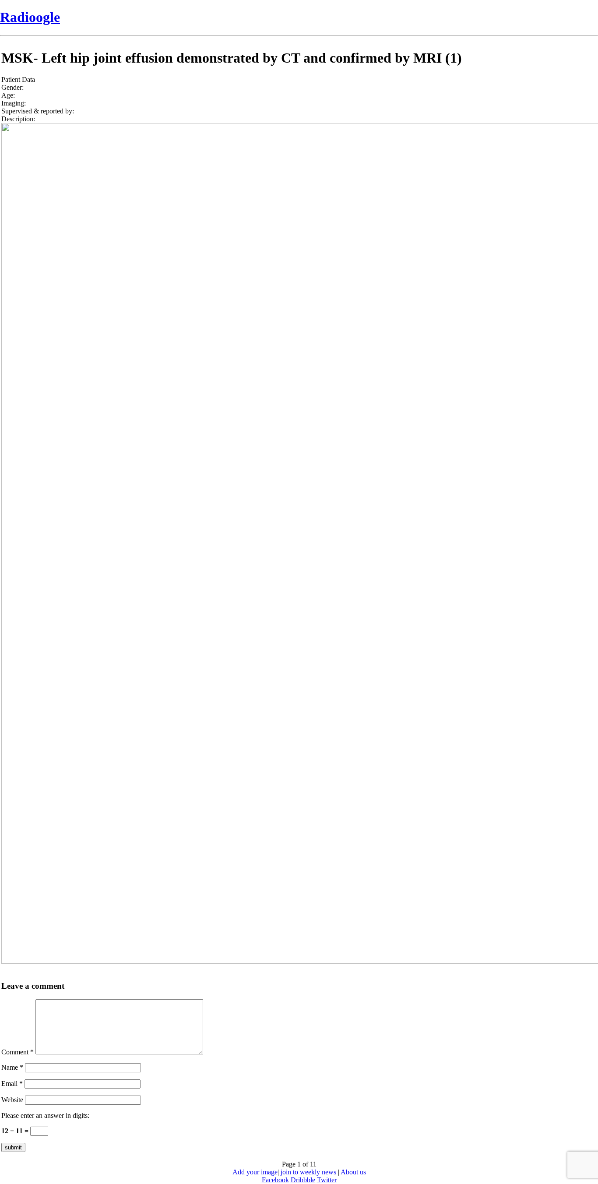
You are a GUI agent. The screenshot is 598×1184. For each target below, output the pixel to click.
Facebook (275, 1180)
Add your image (255, 1172)
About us (353, 1172)
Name (12, 1067)
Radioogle (30, 17)
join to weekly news (308, 1172)
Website (12, 1099)
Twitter (327, 1180)
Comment (17, 1052)
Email (12, 1083)
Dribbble (303, 1180)
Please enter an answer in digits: (45, 1115)
